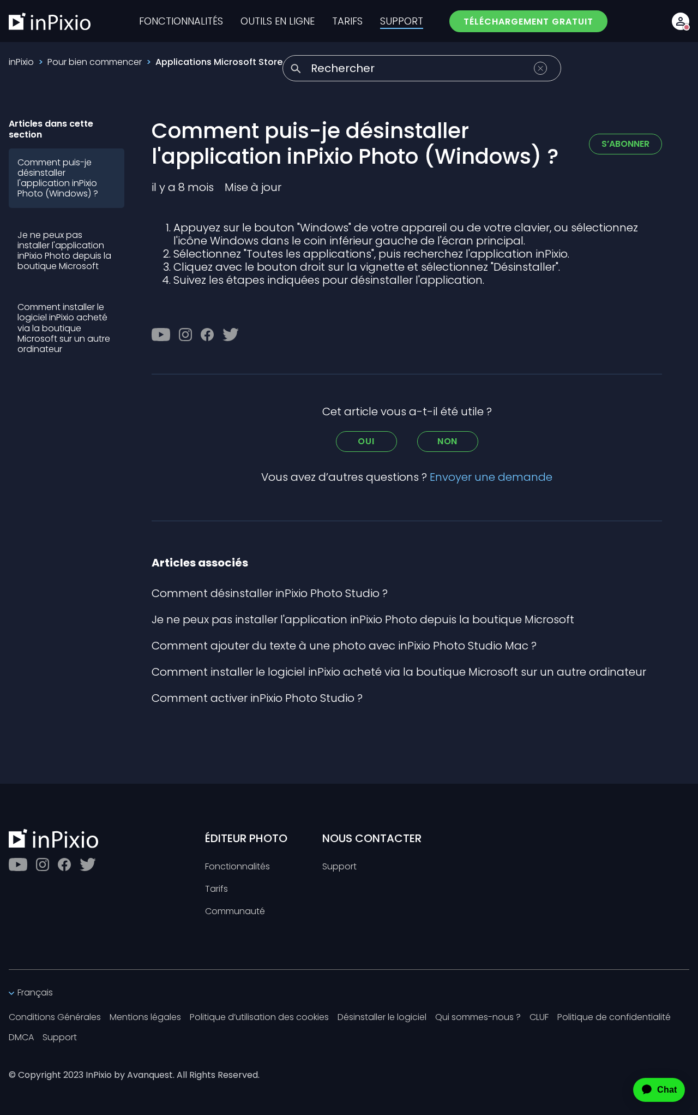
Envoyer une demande (491, 477)
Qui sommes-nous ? (478, 1017)
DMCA (21, 1038)
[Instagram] (185, 334)
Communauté (235, 911)
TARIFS (347, 21)
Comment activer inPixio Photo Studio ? (257, 698)
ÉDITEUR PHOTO (246, 838)
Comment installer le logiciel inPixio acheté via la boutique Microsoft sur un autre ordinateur (63, 328)
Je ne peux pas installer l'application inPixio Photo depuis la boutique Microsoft (64, 251)
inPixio (21, 62)
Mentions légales (145, 1017)
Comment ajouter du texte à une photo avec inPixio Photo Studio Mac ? (344, 645)
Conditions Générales (55, 1017)
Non (447, 441)
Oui (366, 441)
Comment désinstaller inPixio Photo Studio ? (270, 593)
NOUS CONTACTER (372, 838)
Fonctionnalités (237, 867)
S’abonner (625, 144)
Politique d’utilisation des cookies (259, 1017)
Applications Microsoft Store (218, 62)
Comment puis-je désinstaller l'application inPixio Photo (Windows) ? (57, 178)
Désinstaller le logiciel (382, 1017)
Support (339, 867)
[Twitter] (230, 334)
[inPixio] (50, 21)
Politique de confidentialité (614, 1017)
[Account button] (680, 21)
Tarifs (216, 889)
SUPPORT (401, 21)
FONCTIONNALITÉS (181, 21)
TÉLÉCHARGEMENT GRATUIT (528, 21)
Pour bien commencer (94, 62)
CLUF (539, 1017)
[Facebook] (207, 334)
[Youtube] (161, 334)
